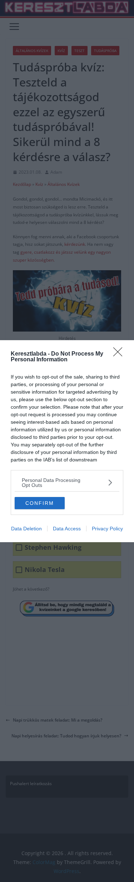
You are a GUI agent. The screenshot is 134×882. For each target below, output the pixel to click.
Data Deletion (26, 528)
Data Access (67, 528)
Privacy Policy (107, 528)
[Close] (120, 354)
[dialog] (67, 441)
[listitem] (67, 483)
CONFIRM (39, 503)
